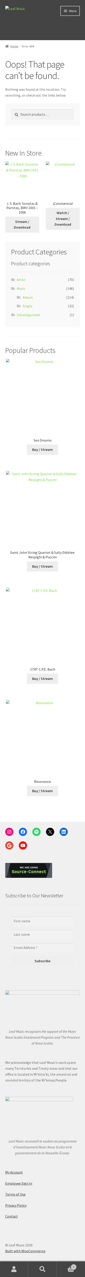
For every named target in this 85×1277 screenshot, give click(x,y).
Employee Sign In (18, 1183)
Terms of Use (15, 1194)
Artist (21, 279)
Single (27, 306)
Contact (11, 1216)
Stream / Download (22, 224)
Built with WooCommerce (25, 1251)
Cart (65, 1265)
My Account (14, 1172)
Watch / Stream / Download (63, 218)
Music (21, 288)
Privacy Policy (16, 1205)
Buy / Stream (42, 449)
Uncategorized (28, 315)
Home (14, 46)
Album (28, 297)
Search (42, 1269)
